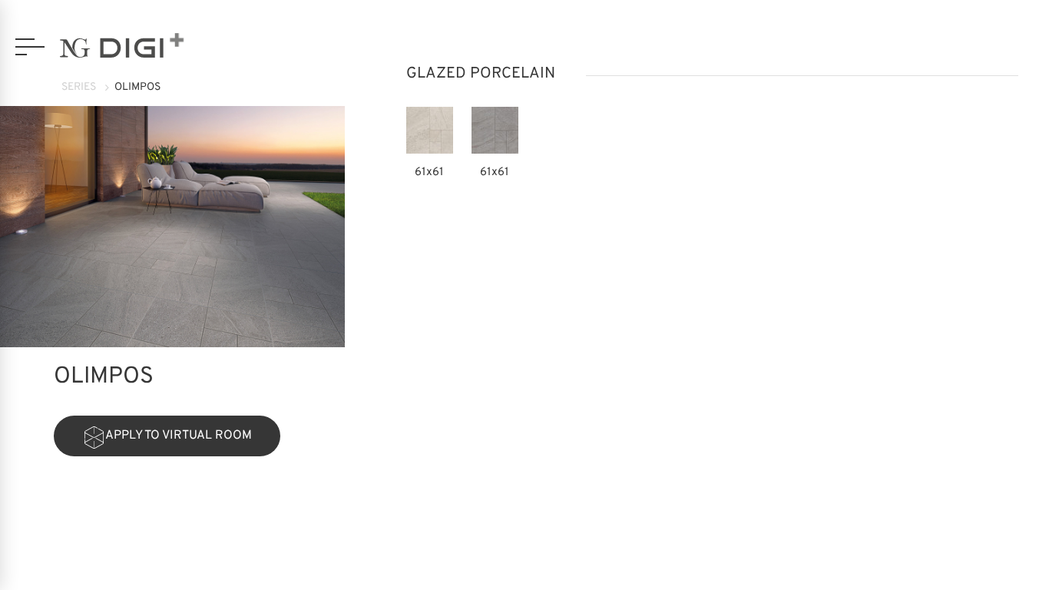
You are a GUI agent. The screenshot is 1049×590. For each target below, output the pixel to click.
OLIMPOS (137, 87)
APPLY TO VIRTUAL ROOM (178, 435)
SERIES (78, 87)
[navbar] (30, 47)
